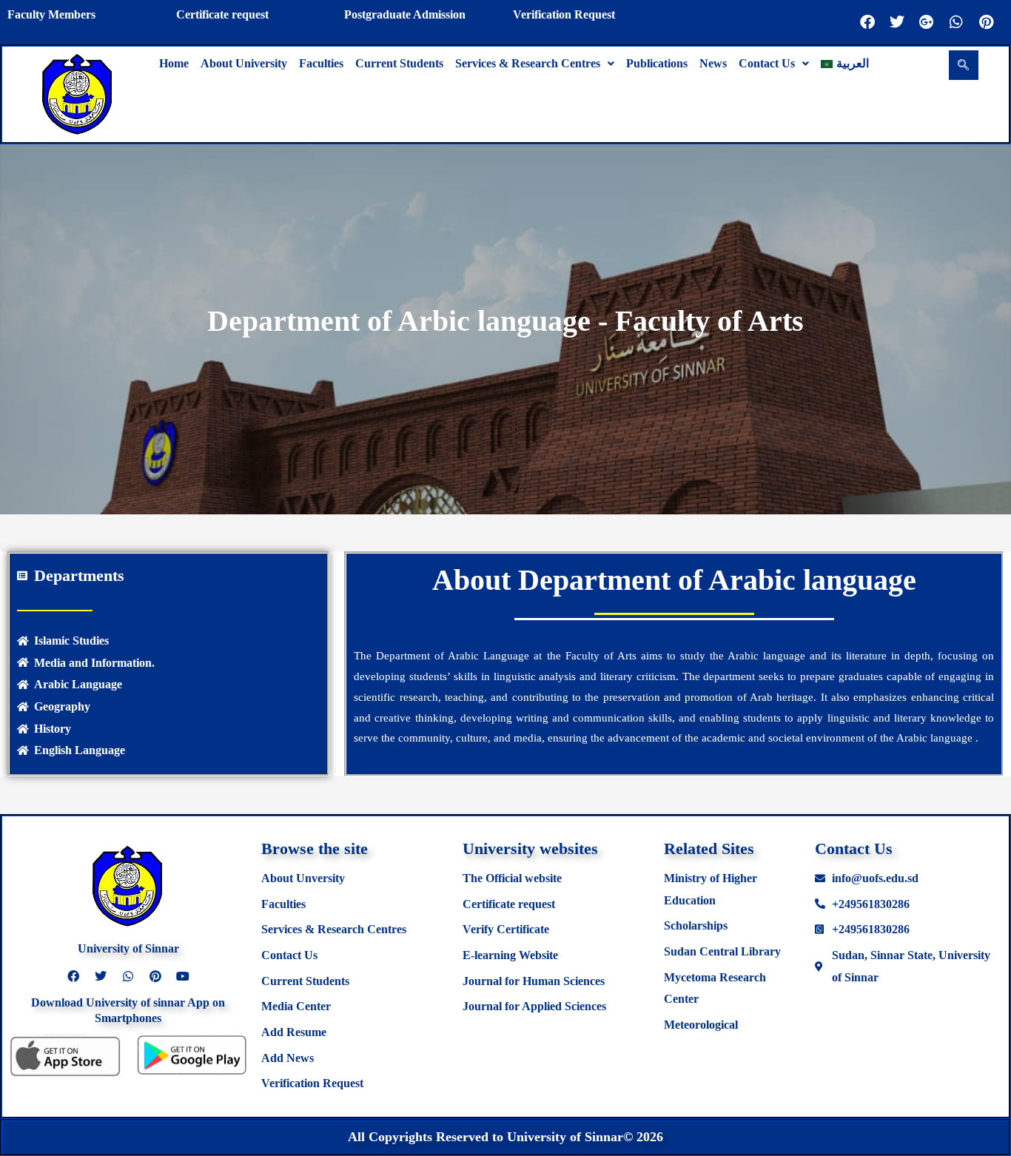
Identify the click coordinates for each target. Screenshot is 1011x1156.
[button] (534, 64)
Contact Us (767, 63)
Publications (657, 63)
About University (244, 63)
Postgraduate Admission (405, 14)
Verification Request (564, 14)
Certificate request (222, 14)
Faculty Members (51, 14)
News (713, 63)
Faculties (321, 63)
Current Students (399, 63)
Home (174, 63)
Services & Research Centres (527, 63)
